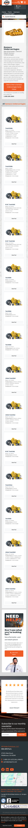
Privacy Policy (10, 791)
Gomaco (17, 12)
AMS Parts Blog (16, 789)
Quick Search (10, 17)
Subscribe (22, 734)
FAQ (15, 791)
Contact (19, 791)
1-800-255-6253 (12, 2)
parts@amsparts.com (10, 762)
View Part (14, 144)
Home (4, 12)
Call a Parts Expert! (15, 653)
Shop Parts (4, 789)
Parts (10, 12)
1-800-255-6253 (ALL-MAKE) (13, 759)
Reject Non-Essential (7, 825)
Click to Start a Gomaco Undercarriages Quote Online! (14, 87)
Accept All (19, 825)
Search (9, 789)
